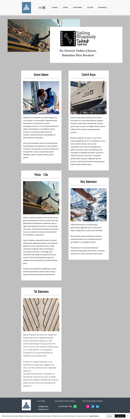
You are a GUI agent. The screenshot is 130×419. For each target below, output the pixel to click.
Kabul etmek (120, 416)
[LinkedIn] (97, 406)
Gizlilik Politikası (94, 416)
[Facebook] (92, 406)
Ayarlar (110, 416)
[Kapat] (128, 415)
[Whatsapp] (75, 406)
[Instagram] (87, 406)
